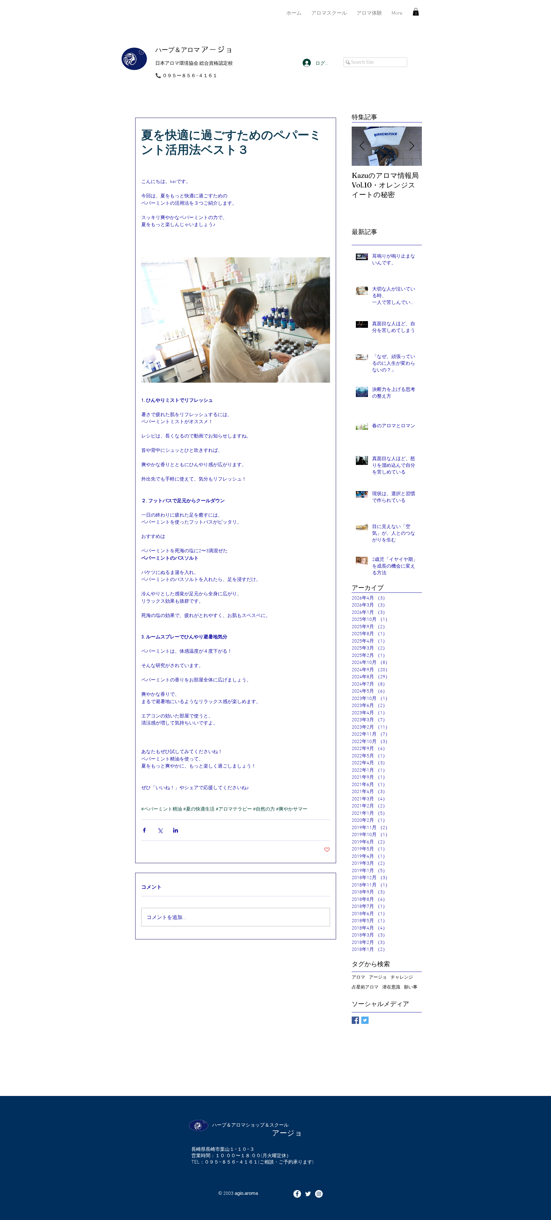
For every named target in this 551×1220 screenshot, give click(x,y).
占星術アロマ (365, 986)
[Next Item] (412, 146)
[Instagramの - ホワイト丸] (319, 1194)
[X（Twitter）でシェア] (160, 830)
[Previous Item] (362, 146)
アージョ (378, 977)
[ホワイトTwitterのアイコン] (308, 1194)
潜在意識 (391, 986)
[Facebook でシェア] (144, 830)
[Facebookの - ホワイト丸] (297, 1194)
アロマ (358, 977)
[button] (416, 12)
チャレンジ (402, 977)
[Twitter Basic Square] (365, 1020)
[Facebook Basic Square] (355, 1020)
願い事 (410, 986)
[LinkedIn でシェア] (176, 830)
